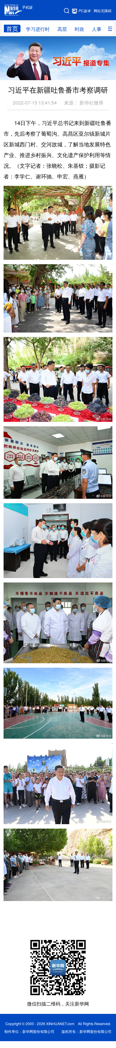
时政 (79, 29)
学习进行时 (38, 29)
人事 (96, 29)
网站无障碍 (103, 10)
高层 (62, 29)
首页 (12, 28)
